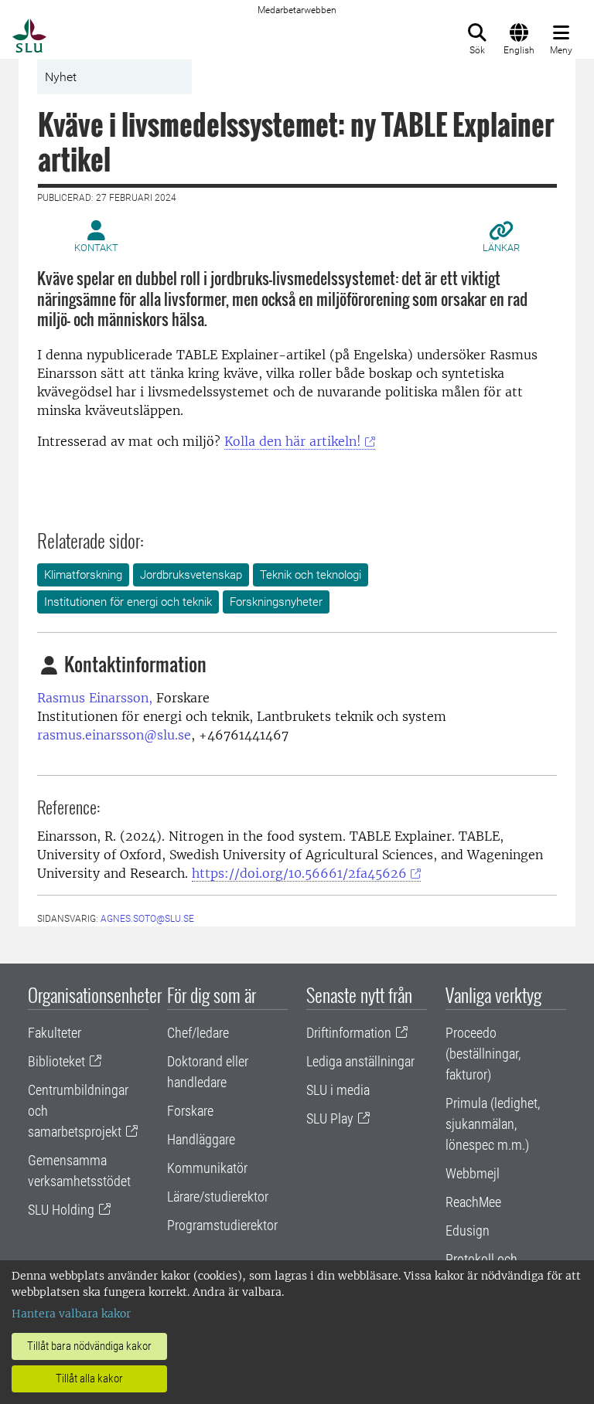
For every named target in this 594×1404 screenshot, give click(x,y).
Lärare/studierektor (217, 1196)
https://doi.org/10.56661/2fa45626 (299, 873)
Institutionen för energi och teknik (128, 602)
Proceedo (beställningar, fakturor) (483, 1054)
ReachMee (473, 1202)
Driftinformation (348, 1033)
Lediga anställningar (360, 1061)
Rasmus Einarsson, (94, 697)
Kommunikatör (207, 1168)
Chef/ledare (198, 1033)
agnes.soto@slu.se (147, 918)
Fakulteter (54, 1033)
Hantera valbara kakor (71, 1314)
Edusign (468, 1230)
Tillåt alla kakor (89, 1378)
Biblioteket (56, 1061)
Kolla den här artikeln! (292, 441)
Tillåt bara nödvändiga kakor (89, 1346)
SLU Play (329, 1118)
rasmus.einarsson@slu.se (114, 735)
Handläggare (201, 1139)
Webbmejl (473, 1173)
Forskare (190, 1111)
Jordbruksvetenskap (191, 575)
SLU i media (338, 1090)
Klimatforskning (83, 575)
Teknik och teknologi (310, 575)
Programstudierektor (222, 1225)
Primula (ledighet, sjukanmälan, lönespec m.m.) (493, 1124)
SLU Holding (61, 1210)
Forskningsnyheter (276, 602)
